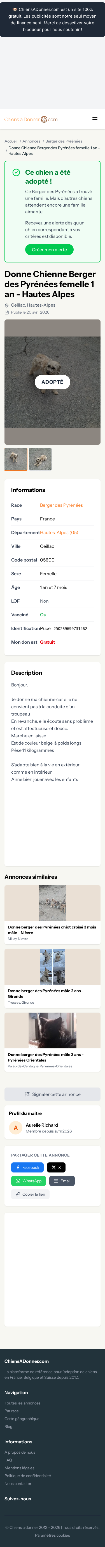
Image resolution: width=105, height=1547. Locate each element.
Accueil (10, 141)
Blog (8, 1426)
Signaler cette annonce (56, 1094)
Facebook (30, 1167)
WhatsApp (31, 1180)
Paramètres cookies (52, 1535)
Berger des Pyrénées (63, 141)
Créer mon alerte (49, 249)
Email (65, 1180)
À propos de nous (19, 1452)
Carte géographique (21, 1418)
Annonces (31, 141)
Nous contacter (17, 1483)
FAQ (8, 1460)
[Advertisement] (52, 54)
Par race (11, 1410)
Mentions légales (19, 1467)
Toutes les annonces (22, 1403)
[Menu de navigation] (95, 119)
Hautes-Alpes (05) (59, 532)
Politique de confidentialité (27, 1475)
